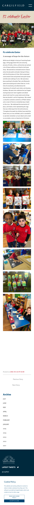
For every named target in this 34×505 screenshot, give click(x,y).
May (4, 407)
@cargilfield (5, 472)
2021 (4, 446)
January (6, 424)
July (4, 399)
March (5, 416)
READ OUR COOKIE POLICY (14, 497)
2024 (4, 433)
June (4, 403)
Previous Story (18, 379)
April (5, 412)
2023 (4, 437)
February (6, 420)
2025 (4, 429)
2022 (4, 441)
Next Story (16, 385)
